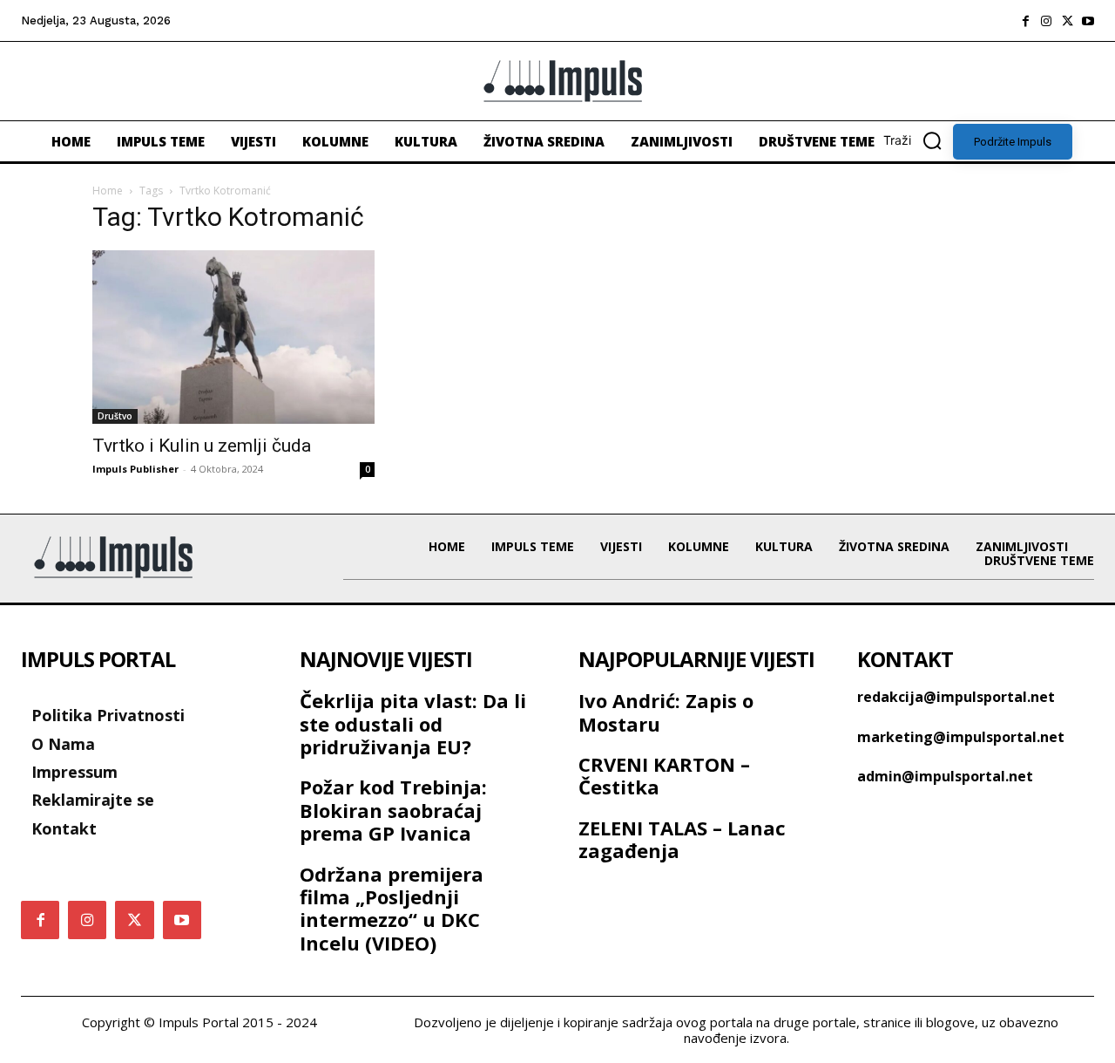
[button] (918, 140)
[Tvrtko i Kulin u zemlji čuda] (233, 337)
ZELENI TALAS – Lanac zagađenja (682, 838)
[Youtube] (1088, 21)
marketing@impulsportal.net (960, 736)
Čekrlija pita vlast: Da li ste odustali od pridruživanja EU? (413, 723)
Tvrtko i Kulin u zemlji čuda (201, 445)
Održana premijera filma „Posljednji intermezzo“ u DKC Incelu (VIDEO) (391, 908)
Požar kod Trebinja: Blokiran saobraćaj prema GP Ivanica (393, 809)
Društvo (115, 416)
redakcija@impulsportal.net (956, 696)
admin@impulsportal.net (945, 776)
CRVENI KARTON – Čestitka (664, 775)
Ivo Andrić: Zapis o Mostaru (665, 711)
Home (107, 190)
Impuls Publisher (135, 468)
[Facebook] (1025, 21)
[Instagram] (1046, 21)
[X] (1067, 21)
